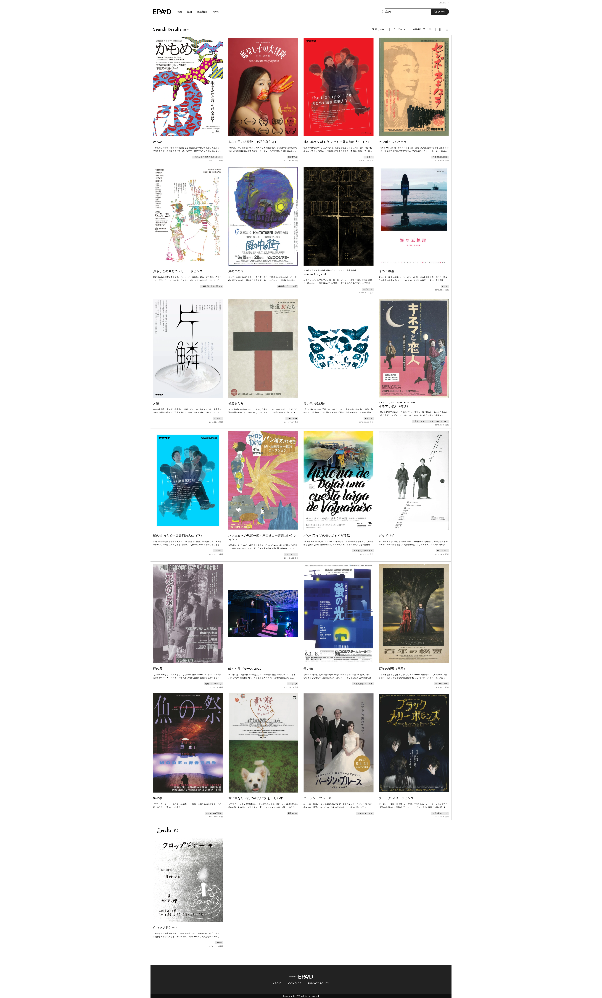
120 (429, 29)
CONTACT (294, 983)
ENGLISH (443, 3)
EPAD (298, 996)
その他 (215, 11)
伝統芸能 (202, 11)
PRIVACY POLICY (318, 983)
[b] (446, 29)
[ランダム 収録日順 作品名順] (399, 29)
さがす (442, 11)
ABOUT (277, 983)
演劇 (179, 11)
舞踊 (189, 11)
